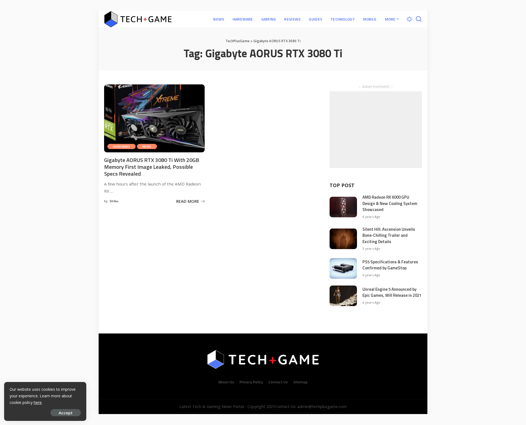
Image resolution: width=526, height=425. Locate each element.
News (146, 146)
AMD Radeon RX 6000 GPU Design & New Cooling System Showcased (389, 203)
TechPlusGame (237, 41)
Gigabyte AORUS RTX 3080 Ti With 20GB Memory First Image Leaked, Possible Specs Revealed (151, 167)
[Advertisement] (376, 129)
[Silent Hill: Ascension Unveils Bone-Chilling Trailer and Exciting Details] (343, 239)
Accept (66, 412)
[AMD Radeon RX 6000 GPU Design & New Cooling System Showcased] (343, 207)
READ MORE (187, 201)
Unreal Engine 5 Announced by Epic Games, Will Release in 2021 (391, 292)
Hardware (121, 146)
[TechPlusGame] (138, 19)
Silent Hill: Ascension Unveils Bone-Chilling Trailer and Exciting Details (388, 235)
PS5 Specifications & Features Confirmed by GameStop (390, 265)
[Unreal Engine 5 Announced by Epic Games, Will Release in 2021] (343, 296)
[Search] (418, 19)
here (38, 402)
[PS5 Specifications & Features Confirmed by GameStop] (343, 268)
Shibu (114, 201)
